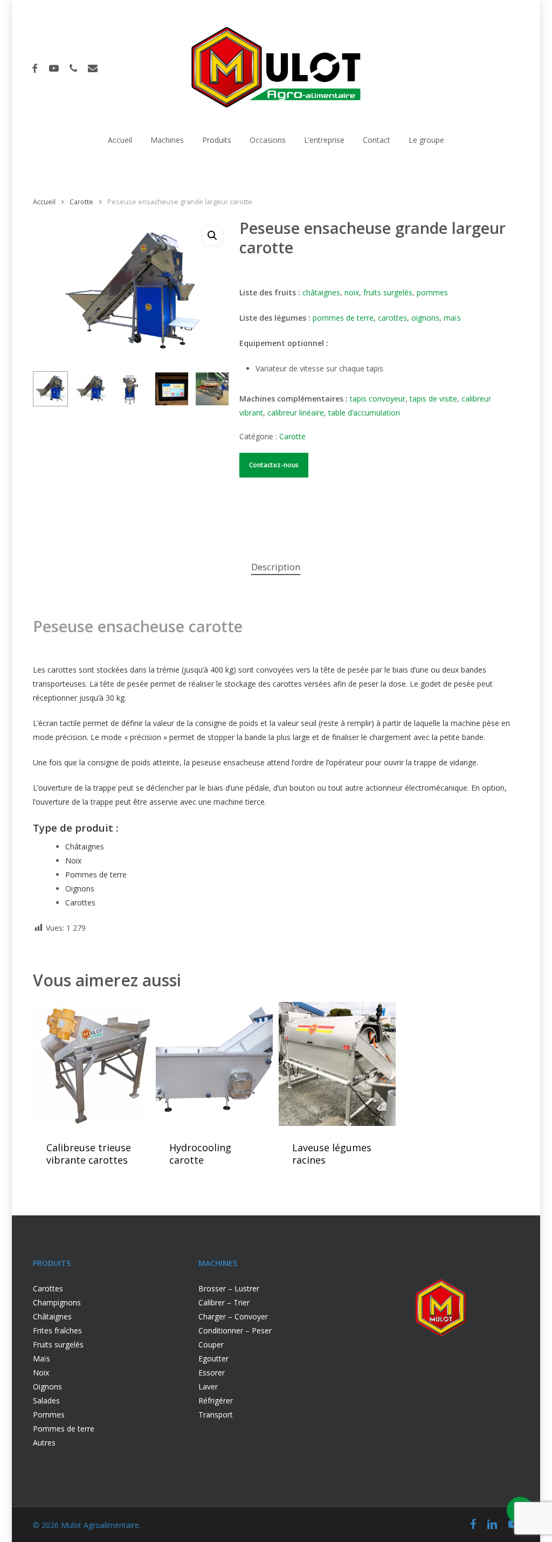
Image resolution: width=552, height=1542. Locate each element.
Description (275, 567)
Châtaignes (84, 846)
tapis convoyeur (377, 398)
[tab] (275, 567)
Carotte (81, 201)
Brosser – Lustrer (228, 1288)
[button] (212, 235)
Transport (215, 1414)
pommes (432, 292)
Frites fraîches (57, 1330)
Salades (46, 1400)
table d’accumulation (364, 412)
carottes (392, 318)
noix (351, 292)
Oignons (79, 888)
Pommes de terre (96, 874)
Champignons (57, 1302)
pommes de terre (343, 318)
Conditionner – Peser (235, 1330)
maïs (452, 318)
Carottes (48, 1288)
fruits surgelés (387, 292)
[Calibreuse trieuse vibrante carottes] (91, 1064)
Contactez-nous (274, 464)
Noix (73, 860)
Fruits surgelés (58, 1344)
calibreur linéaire (295, 412)
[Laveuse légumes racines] (337, 1064)
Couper (211, 1344)
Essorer (211, 1372)
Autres (44, 1442)
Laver (208, 1386)
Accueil (44, 201)
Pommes (50, 1414)
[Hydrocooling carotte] (214, 1064)
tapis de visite (433, 398)
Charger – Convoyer (233, 1316)
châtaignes (321, 292)
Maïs (41, 1358)
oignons (425, 318)
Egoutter (213, 1358)
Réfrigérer (215, 1400)
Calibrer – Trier (224, 1302)
